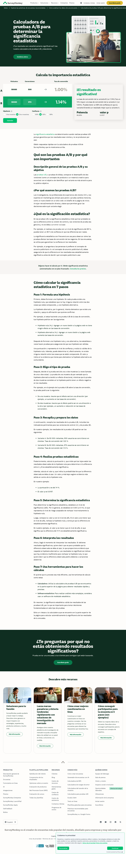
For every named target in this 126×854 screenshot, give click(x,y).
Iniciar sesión (101, 3)
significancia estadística (45, 134)
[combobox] (10, 822)
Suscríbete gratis (114, 3)
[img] (11, 111)
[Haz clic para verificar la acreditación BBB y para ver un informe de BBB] (40, 847)
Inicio (6, 8)
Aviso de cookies (101, 843)
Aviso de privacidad (89, 843)
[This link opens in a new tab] (100, 822)
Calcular (10, 121)
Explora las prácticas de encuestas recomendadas (28, 8)
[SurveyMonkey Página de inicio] (13, 3)
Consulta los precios (78, 269)
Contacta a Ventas (89, 3)
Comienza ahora (22, 57)
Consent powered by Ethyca (113, 852)
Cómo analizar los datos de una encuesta (63, 8)
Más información (14, 734)
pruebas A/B (41, 175)
